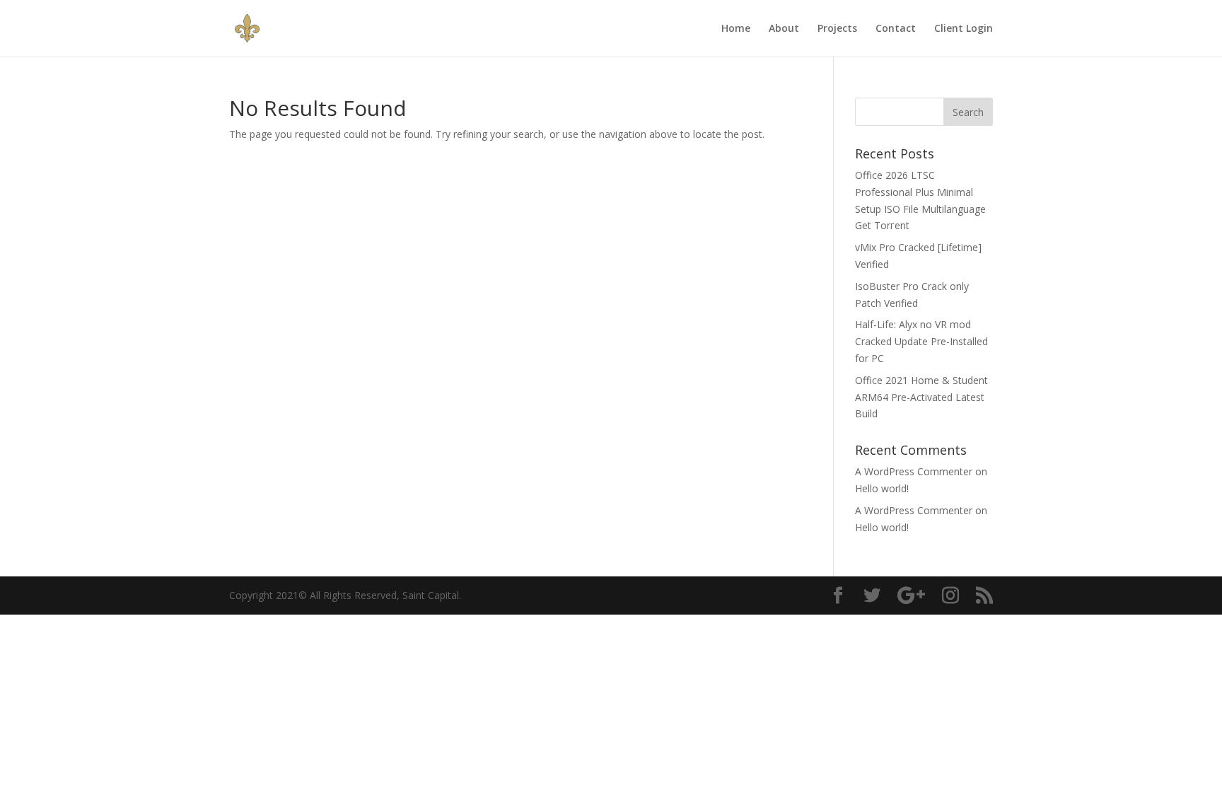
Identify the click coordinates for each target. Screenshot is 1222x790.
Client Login (963, 29)
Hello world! (882, 488)
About (784, 29)
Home (735, 29)
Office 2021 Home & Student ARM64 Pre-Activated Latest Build (921, 397)
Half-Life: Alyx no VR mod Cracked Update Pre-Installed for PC (921, 341)
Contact (895, 29)
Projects (837, 29)
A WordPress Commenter (913, 471)
